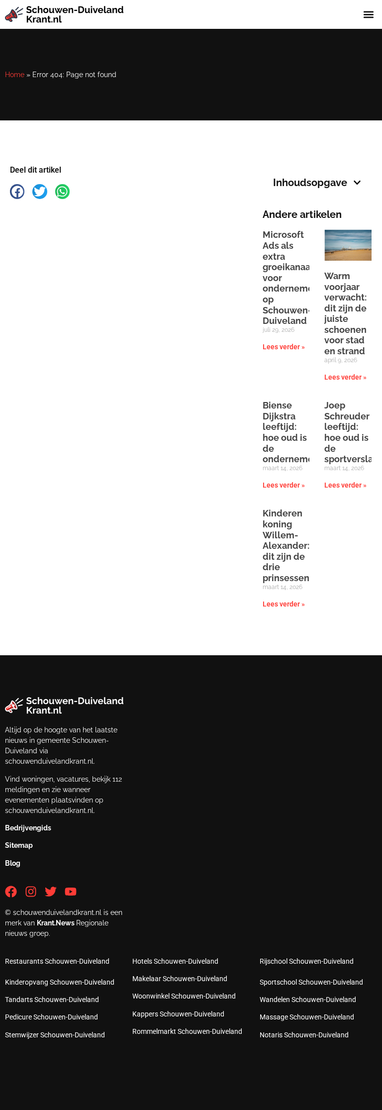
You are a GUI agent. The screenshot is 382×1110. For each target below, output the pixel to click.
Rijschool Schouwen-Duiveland (307, 961)
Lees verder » (284, 347)
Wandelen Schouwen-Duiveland (308, 1000)
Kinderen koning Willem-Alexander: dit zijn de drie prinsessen (286, 545)
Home (14, 75)
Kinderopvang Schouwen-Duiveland (59, 982)
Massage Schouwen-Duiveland (307, 1017)
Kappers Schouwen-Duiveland (178, 1014)
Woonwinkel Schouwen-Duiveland (184, 996)
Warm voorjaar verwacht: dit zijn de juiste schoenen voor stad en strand (345, 313)
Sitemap (19, 845)
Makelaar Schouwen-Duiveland (179, 979)
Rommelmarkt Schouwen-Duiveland (187, 1031)
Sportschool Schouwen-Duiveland (311, 982)
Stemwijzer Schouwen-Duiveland (55, 1035)
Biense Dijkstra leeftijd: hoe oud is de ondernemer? (292, 432)
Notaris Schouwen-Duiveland (304, 1035)
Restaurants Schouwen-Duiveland (57, 961)
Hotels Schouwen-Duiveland (175, 961)
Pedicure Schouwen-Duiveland (51, 1017)
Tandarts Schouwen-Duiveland (52, 1000)
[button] (369, 14)
